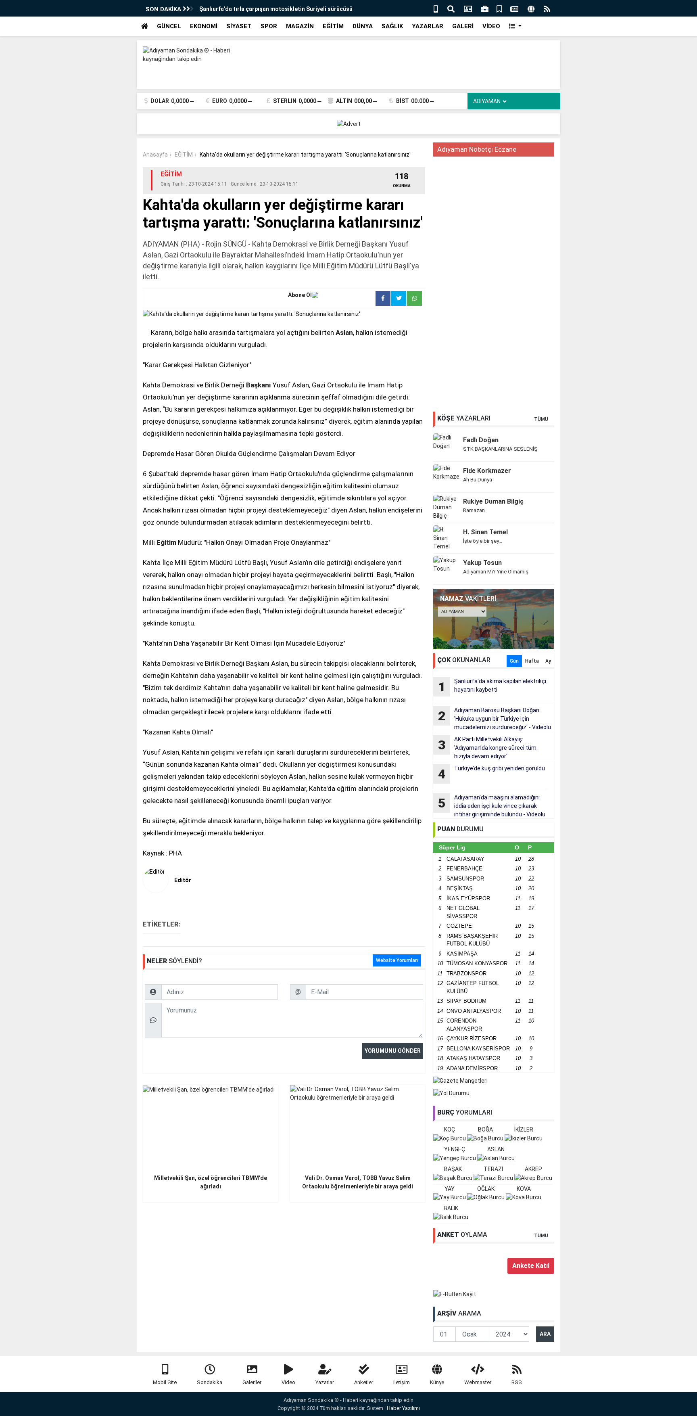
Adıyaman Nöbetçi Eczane (476, 149)
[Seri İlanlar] (499, 8)
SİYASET (239, 26)
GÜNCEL (169, 26)
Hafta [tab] (532, 661)
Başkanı (258, 385)
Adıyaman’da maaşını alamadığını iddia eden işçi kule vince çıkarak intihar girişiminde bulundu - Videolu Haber (489, 806)
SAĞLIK (392, 26)
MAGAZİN (300, 26)
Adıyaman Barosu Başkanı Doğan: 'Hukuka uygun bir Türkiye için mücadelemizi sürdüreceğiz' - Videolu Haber (492, 719)
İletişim (401, 1382)
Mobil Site (165, 1382)
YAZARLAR (427, 26)
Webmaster (477, 1382)
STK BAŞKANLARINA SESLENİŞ (500, 449)
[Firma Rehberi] (484, 8)
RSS (516, 1382)
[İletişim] (468, 8)
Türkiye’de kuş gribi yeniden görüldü (491, 773)
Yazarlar (324, 1382)
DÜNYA (363, 26)
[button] (515, 26)
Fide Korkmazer (487, 471)
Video (288, 1382)
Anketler (363, 1382)
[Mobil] (436, 8)
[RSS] (547, 8)
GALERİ (463, 26)
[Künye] (531, 8)
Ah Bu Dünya (477, 480)
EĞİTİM (333, 26)
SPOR (269, 26)
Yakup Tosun (482, 563)
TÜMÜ (541, 419)
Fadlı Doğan (481, 440)
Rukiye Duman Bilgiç (493, 501)
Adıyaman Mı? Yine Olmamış (495, 572)
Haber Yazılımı (403, 1408)
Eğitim (166, 542)
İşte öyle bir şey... (482, 541)
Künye (437, 1382)
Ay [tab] (548, 661)
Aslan (344, 332)
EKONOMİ (203, 26)
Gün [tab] (514, 661)
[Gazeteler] (514, 8)
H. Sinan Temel (485, 532)
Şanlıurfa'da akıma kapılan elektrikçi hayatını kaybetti (492, 686)
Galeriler (251, 1382)
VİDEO (491, 26)
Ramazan (474, 510)
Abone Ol (300, 295)
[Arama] (451, 8)
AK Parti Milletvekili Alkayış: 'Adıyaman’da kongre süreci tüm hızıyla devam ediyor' (487, 747)
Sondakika (209, 1382)
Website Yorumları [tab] (397, 960)
